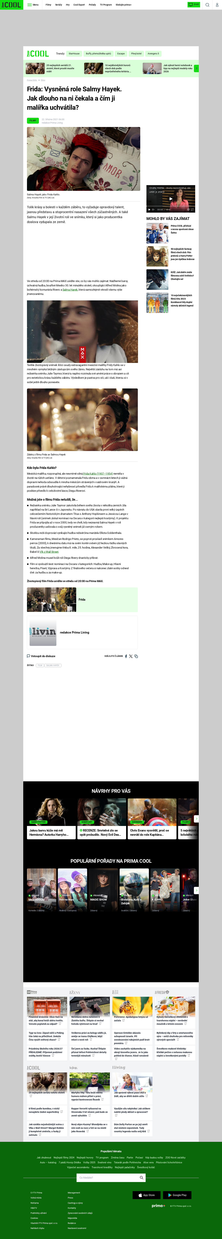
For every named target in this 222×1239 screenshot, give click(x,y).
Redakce (72, 1223)
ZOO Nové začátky (175, 1157)
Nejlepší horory (85, 1157)
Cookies (34, 1218)
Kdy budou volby (154, 1157)
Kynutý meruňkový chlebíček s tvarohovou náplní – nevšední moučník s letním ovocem (172, 1020)
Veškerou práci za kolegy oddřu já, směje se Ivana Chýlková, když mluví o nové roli (88, 1036)
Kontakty (72, 1208)
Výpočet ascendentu (78, 1167)
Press (70, 1198)
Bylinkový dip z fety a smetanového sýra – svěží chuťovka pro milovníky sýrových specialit (175, 1036)
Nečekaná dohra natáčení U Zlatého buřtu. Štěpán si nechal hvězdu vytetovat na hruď (87, 1020)
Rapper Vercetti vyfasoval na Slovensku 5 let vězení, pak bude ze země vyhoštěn (89, 1112)
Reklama (35, 1203)
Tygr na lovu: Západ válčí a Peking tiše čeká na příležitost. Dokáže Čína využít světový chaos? (46, 1036)
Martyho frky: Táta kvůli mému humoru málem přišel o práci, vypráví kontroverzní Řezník (87, 1096)
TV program (102, 1157)
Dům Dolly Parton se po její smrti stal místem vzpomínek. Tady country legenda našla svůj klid (131, 1128)
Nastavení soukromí (77, 1228)
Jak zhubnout (44, 1157)
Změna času (117, 1157)
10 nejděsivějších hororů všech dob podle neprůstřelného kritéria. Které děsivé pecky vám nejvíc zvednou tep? (117, 71)
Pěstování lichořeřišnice (169, 1162)
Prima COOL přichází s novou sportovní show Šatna (182, 229)
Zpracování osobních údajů (80, 1213)
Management (74, 1192)
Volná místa (36, 1198)
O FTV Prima (36, 1192)
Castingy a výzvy (75, 1203)
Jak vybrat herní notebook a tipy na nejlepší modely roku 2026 (177, 68)
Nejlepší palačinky (125, 1167)
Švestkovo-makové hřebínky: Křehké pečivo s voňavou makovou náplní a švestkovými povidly (174, 1052)
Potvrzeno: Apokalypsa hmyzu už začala (131, 1019)
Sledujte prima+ (123, 4)
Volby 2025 (89, 1162)
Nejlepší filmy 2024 (64, 1157)
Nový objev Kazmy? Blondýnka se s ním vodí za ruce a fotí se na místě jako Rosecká (89, 1128)
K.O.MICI (157, 899)
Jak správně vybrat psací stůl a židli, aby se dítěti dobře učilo (130, 1094)
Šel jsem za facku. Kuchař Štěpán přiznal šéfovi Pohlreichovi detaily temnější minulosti (88, 1052)
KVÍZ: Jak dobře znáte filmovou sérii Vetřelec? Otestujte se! (182, 275)
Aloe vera (148, 1162)
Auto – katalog (48, 1162)
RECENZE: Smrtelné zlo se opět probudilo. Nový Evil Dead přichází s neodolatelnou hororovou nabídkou (100, 833)
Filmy (48, 4)
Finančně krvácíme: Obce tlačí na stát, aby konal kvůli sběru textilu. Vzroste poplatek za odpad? (46, 1020)
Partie (130, 1157)
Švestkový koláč (146, 1167)
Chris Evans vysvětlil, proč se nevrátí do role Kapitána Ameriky (149, 833)
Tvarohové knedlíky (102, 1167)
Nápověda (72, 1218)
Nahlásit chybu (37, 1228)
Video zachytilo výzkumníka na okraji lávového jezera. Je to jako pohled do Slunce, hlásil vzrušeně (131, 1052)
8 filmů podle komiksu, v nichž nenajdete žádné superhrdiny (44, 1110)
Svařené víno (104, 1162)
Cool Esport (79, 4)
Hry (67, 4)
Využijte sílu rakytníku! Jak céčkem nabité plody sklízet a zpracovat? (132, 1110)
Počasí (139, 1157)
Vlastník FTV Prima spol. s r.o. (44, 1223)
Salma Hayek (70, 289)
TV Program (106, 4)
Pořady (92, 4)
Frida (82, 599)
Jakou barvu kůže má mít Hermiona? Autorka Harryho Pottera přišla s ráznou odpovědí (47, 833)
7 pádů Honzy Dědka (70, 1162)
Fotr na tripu (66, 899)
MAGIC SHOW (98, 899)
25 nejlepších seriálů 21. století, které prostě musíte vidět (60, 68)
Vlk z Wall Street (49, 551)
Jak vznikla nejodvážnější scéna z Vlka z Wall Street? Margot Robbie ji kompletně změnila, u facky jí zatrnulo (46, 1129)
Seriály (58, 4)
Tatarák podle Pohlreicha (127, 1162)
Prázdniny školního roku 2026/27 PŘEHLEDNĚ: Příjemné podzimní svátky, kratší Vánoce (46, 1052)
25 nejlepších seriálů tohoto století (47, 1092)
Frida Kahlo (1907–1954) (98, 473)
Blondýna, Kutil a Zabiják (131, 901)
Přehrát (35, 895)
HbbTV (34, 1208)
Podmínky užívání (38, 1213)
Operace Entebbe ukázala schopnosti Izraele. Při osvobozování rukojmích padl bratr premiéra (132, 1038)
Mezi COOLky (36, 899)
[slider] (170, 206)
